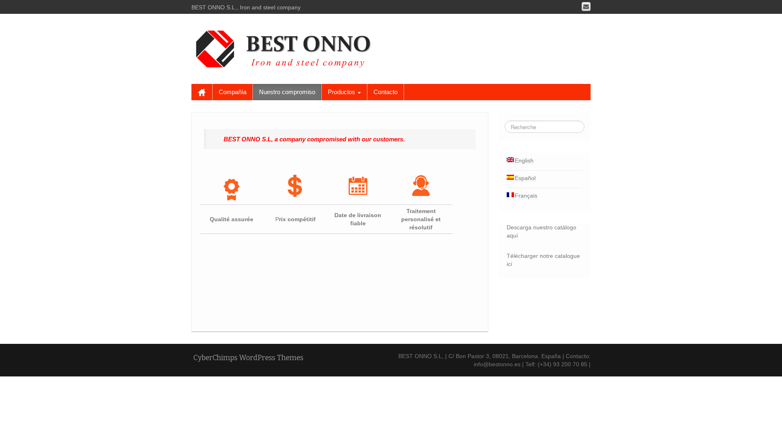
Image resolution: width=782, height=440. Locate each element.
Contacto (385, 91)
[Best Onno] (286, 47)
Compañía (232, 91)
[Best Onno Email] (586, 6)
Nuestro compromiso (287, 91)
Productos (342, 91)
